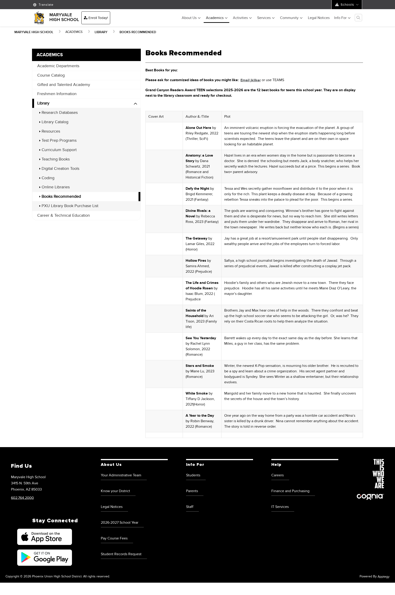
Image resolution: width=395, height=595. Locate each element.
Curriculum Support (59, 149)
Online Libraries (56, 187)
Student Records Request (121, 554)
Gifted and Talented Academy (63, 84)
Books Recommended (138, 32)
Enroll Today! (98, 18)
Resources (51, 131)
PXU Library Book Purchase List (70, 205)
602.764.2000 (22, 497)
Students (193, 475)
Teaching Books (56, 159)
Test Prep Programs (59, 140)
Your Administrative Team (121, 475)
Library (101, 32)
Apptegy (384, 577)
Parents (192, 491)
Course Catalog (51, 75)
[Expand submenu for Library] (136, 104)
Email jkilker (250, 80)
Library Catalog (55, 122)
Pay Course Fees (114, 538)
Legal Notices (319, 18)
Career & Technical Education (63, 215)
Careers (277, 475)
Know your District (115, 491)
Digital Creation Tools (60, 168)
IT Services (280, 506)
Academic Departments (58, 66)
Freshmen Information (57, 93)
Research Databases (60, 112)
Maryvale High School (33, 32)
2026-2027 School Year (119, 522)
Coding (48, 178)
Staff (189, 506)
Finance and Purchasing (290, 491)
